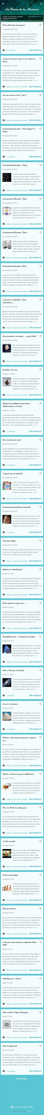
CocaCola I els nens (9, 369)
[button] (40, 25)
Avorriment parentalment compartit (16, 507)
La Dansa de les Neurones (22, 9)
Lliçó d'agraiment (9, 1045)
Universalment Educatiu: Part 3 (14, 198)
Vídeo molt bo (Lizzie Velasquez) (15, 1012)
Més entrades (22, 1079)
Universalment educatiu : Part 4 (14, 165)
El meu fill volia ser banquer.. (14, 25)
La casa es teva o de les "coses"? (14, 95)
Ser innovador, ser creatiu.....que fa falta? (19, 336)
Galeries (29, 1111)
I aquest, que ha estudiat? (12, 473)
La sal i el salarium (10, 704)
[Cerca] (41, 4)
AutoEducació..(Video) (11, 978)
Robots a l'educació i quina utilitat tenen (18, 774)
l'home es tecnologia (10, 875)
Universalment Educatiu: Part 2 (14, 232)
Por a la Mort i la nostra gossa (14, 807)
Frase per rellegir (9, 540)
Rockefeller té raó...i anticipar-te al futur (18, 636)
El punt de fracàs (9, 908)
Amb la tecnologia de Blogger (23, 1107)
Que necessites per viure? (11, 439)
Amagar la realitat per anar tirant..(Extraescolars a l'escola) (16, 405)
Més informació (35, 50)
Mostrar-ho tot (35, 17)
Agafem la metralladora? (12, 569)
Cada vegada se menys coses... (14, 603)
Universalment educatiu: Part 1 (14, 266)
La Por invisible (8, 841)
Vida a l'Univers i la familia (13, 670)
